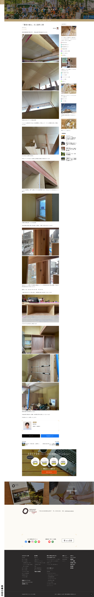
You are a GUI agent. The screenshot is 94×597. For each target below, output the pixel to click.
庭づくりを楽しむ (65, 53)
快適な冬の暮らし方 (65, 44)
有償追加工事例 (64, 48)
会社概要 (71, 566)
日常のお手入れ (64, 42)
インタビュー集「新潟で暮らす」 (52, 564)
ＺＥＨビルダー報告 (25, 571)
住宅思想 (23, 557)
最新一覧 (35, 557)
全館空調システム (25, 583)
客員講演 (71, 559)
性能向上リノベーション (26, 580)
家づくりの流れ (24, 569)
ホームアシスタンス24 (52, 578)
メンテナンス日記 (50, 582)
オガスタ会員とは (65, 557)
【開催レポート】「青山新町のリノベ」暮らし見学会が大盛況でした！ (71, 159)
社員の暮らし (64, 55)
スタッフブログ (73, 557)
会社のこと (64, 81)
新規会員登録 (64, 559)
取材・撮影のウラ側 (65, 72)
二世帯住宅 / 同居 (37, 564)
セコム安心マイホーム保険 (51, 583)
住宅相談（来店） (73, 562)
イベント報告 (64, 79)
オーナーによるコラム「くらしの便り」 (54, 559)
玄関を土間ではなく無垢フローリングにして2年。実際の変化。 (71, 149)
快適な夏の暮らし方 (65, 46)
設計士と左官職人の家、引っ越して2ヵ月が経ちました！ (71, 144)
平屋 (35, 566)
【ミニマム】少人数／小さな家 (39, 562)
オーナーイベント (50, 585)
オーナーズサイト (50, 569)
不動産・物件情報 (37, 571)
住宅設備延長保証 (51, 576)
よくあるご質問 (24, 576)
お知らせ (71, 555)
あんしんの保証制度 (25, 573)
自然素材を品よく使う (27, 562)
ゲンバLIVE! (24, 29)
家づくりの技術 (24, 559)
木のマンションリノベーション (27, 582)
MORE (26, 498)
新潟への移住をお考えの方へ (52, 555)
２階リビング (36, 559)
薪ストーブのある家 (37, 569)
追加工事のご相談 (51, 580)
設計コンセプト (64, 98)
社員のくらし (49, 562)
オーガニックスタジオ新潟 (26, 20)
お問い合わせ (72, 564)
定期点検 (48, 571)
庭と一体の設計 (26, 566)
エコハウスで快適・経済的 (27, 564)
